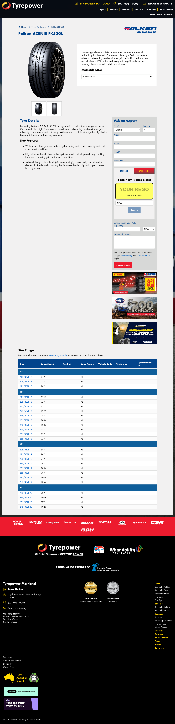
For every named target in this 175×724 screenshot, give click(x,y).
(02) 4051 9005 (128, 3)
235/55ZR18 (26, 420)
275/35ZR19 (26, 477)
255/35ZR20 (26, 502)
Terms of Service (143, 255)
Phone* (117, 143)
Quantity (146, 126)
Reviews (168, 14)
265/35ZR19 (26, 472)
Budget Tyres (8, 664)
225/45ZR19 (26, 454)
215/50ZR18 (26, 397)
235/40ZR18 (26, 415)
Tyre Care (159, 597)
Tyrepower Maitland (94, 3)
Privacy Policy (126, 255)
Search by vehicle (58, 355)
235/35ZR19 (26, 459)
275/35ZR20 (26, 507)
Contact (151, 9)
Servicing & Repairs (163, 620)
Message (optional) (122, 234)
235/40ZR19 (26, 463)
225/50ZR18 (26, 411)
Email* (117, 152)
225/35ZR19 (26, 449)
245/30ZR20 (26, 493)
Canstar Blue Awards (12, 660)
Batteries (158, 617)
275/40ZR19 (26, 482)
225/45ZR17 (26, 381)
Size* (116, 126)
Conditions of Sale (34, 720)
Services (126, 9)
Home (23, 27)
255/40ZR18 (26, 434)
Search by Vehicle (162, 587)
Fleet (152, 14)
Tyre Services (160, 624)
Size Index (7, 657)
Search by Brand (162, 593)
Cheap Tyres (8, 667)
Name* (117, 135)
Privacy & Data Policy (18, 720)
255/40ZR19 (26, 468)
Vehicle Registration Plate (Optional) (125, 224)
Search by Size (161, 590)
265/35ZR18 (26, 438)
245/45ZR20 (26, 497)
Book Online (166, 9)
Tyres (103, 9)
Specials (139, 9)
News (159, 14)
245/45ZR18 (26, 425)
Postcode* (118, 160)
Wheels (114, 9)
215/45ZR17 (26, 377)
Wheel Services (161, 627)
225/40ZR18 (26, 402)
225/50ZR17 (26, 386)
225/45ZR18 (26, 406)
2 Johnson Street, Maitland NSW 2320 (24, 596)
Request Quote (123, 265)
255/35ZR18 (26, 429)
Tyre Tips (158, 600)
